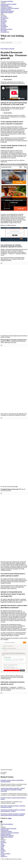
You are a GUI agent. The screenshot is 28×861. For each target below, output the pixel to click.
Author (10, 818)
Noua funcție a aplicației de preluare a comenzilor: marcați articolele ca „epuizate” (13, 810)
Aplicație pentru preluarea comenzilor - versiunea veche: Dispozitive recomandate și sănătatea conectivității (13, 790)
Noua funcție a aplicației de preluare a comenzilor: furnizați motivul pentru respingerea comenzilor (13, 814)
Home (2, 48)
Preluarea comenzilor (9, 48)
